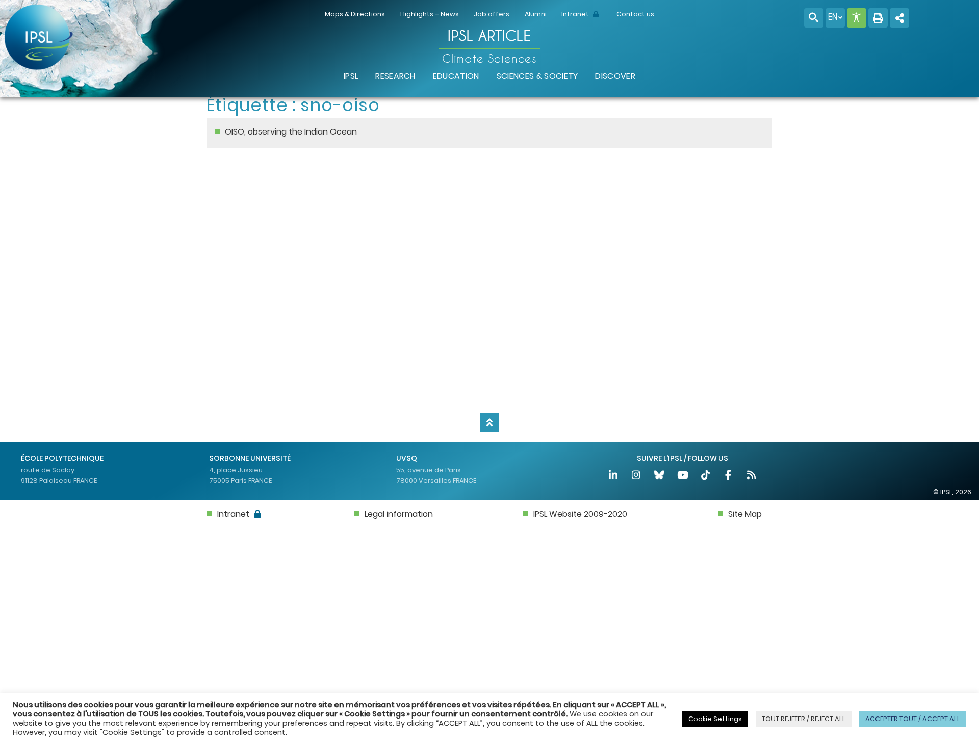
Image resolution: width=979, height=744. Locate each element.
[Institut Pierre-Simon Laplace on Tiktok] (705, 476)
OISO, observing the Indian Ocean (291, 132)
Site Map (745, 514)
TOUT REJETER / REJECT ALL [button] (803, 719)
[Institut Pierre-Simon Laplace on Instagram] (636, 476)
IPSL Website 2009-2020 (580, 514)
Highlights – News (429, 14)
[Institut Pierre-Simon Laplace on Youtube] (683, 476)
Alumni (536, 14)
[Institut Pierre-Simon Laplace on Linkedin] (613, 476)
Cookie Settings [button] (715, 719)
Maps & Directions (355, 14)
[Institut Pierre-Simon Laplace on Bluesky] (660, 476)
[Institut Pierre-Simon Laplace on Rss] (751, 476)
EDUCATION (456, 76)
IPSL (351, 76)
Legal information (399, 514)
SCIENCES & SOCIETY (537, 76)
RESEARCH (395, 76)
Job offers (491, 14)
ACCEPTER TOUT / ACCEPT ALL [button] (912, 719)
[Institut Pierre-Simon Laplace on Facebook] (728, 476)
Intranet (575, 14)
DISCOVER (615, 76)
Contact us (635, 14)
